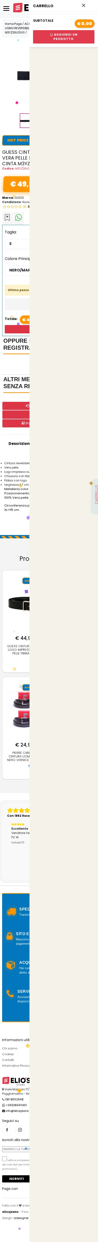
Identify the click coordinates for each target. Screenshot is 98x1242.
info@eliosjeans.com (21, 1111)
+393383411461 (16, 1105)
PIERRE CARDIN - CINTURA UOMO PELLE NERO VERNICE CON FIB (24, 756)
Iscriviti (16, 1179)
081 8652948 (14, 1099)
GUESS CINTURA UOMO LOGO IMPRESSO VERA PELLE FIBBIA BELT (24, 650)
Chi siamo (9, 1048)
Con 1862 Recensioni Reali (27, 816)
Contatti (8, 1060)
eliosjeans (10, 1212)
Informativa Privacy (16, 1066)
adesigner (21, 1218)
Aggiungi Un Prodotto (65, 37)
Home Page (13, 24)
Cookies (8, 1054)
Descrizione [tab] (20, 443)
